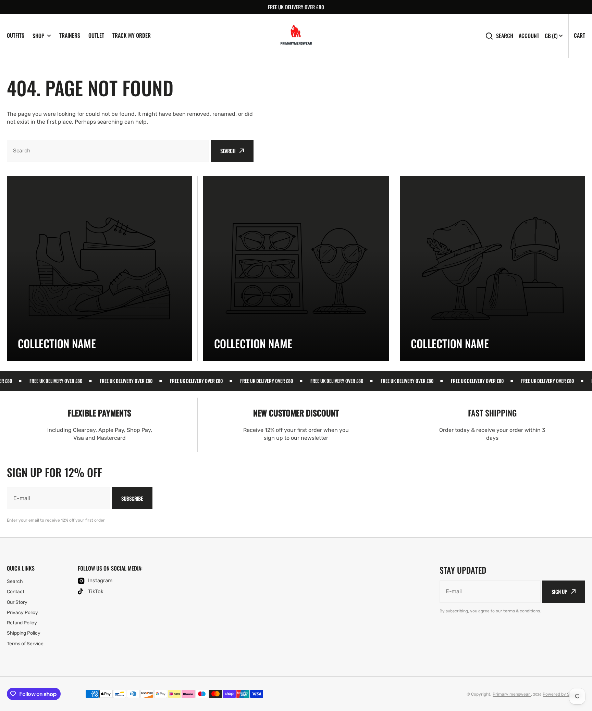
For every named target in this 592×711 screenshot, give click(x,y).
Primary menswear (512, 694)
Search (504, 36)
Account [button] (529, 36)
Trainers (69, 35)
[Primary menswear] (296, 36)
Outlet (96, 35)
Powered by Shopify (562, 694)
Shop (38, 36)
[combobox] (108, 151)
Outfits (15, 35)
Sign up (559, 591)
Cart (579, 35)
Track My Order (131, 35)
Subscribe (132, 498)
